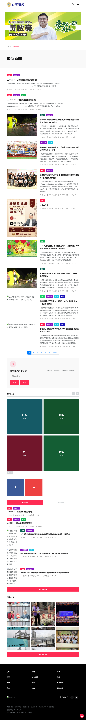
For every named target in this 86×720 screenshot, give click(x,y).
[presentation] (7, 27)
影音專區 (60, 688)
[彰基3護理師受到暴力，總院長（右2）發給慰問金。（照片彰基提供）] (22, 298)
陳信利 (44, 165)
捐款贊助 (18, 707)
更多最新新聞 (43, 589)
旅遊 (23, 95)
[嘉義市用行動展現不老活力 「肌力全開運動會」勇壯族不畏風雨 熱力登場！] (22, 150)
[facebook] (15, 487)
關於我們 (26, 707)
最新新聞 (25, 502)
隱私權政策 (42, 707)
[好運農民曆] (22, 218)
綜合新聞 (16, 75)
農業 (42, 170)
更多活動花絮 (43, 654)
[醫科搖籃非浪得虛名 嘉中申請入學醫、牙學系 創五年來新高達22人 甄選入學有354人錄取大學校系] (67, 638)
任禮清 (44, 346)
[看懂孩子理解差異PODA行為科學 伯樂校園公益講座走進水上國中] (22, 326)
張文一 (44, 137)
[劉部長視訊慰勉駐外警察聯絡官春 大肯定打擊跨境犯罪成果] (18, 614)
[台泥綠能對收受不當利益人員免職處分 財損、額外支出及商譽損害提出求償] (18, 638)
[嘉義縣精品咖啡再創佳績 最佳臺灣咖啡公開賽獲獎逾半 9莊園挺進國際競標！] (22, 179)
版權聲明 (52, 707)
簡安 (10, 89)
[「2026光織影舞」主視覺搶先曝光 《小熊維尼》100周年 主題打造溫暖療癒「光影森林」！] (22, 248)
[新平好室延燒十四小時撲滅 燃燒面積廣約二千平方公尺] (43, 638)
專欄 (33, 688)
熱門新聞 (61, 502)
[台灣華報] (16, 4)
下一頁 (55, 352)
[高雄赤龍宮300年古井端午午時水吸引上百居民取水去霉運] (43, 614)
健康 (50, 142)
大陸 (8, 688)
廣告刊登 (10, 707)
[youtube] (33, 487)
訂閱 (14, 382)
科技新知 (60, 682)
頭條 (9, 75)
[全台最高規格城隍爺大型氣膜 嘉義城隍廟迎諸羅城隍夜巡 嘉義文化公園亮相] (22, 125)
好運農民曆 (44, 205)
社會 (42, 296)
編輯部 (44, 209)
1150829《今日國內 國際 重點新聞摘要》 (22, 80)
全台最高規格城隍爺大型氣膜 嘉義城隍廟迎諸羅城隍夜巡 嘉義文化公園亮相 (45, 534)
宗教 (42, 115)
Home (9, 46)
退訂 (24, 382)
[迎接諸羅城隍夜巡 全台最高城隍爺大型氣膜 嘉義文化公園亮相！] (22, 278)
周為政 (44, 318)
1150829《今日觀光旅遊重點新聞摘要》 (22, 100)
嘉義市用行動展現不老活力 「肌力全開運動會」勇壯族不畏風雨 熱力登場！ (45, 553)
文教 (62, 296)
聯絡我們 (34, 707)
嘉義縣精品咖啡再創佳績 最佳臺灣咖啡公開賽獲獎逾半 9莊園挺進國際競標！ (45, 573)
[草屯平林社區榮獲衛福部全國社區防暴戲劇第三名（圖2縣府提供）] (67, 614)
